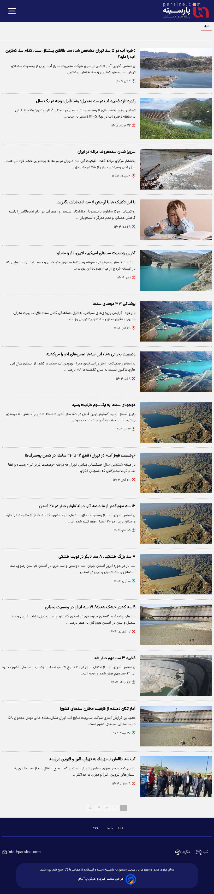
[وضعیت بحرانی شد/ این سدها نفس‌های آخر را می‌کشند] (176, 371)
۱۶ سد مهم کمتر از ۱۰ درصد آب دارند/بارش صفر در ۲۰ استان (87, 506)
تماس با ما (115, 828)
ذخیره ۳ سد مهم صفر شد (114, 658)
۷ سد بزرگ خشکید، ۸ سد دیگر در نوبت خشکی (96, 557)
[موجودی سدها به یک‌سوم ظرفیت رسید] (176, 422)
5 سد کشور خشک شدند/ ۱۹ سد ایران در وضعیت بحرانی (90, 607)
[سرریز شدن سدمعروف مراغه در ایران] (176, 169)
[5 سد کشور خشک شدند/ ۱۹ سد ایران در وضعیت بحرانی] (176, 624)
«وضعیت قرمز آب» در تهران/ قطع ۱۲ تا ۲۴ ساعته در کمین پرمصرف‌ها (80, 456)
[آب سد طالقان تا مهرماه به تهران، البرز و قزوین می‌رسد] (176, 776)
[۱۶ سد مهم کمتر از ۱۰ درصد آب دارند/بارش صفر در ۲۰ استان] (176, 523)
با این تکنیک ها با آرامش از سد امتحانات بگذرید (96, 202)
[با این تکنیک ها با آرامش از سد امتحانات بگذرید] (176, 219)
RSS (95, 828)
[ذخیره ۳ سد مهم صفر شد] (176, 675)
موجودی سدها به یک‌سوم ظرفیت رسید (103, 405)
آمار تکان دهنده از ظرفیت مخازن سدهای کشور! (97, 709)
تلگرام (186, 852)
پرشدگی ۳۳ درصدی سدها (113, 304)
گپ (205, 852)
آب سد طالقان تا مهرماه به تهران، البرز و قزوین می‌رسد (92, 759)
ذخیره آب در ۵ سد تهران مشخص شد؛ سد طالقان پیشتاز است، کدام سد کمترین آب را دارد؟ (70, 54)
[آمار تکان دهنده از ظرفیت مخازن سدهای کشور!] (176, 726)
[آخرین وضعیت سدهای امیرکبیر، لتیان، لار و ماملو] (176, 270)
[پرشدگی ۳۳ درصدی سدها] (176, 321)
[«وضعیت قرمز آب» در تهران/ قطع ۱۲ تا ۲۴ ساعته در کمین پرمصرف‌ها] (176, 473)
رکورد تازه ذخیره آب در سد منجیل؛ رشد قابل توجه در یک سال (85, 101)
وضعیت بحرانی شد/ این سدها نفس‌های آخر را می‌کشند (90, 354)
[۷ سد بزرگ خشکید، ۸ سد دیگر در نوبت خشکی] (176, 574)
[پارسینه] (183, 11)
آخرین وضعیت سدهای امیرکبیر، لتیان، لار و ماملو (96, 253)
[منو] (12, 11)
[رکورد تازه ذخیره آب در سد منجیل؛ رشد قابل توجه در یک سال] (176, 118)
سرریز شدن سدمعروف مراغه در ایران (106, 152)
